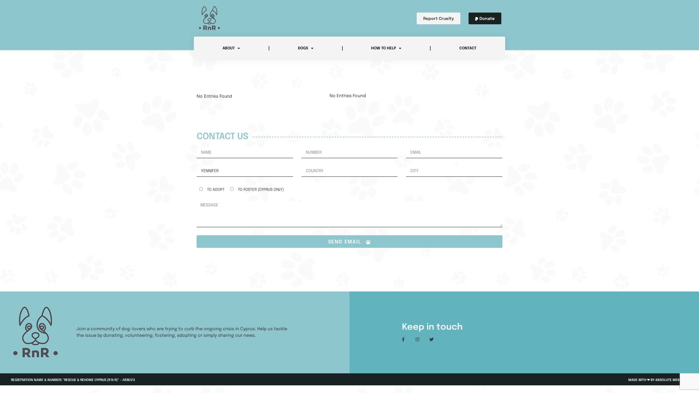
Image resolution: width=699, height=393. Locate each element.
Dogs (303, 48)
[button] (485, 18)
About (229, 48)
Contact (467, 48)
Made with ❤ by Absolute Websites (658, 380)
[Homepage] (209, 18)
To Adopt (216, 190)
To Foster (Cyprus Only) (261, 190)
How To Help (383, 48)
